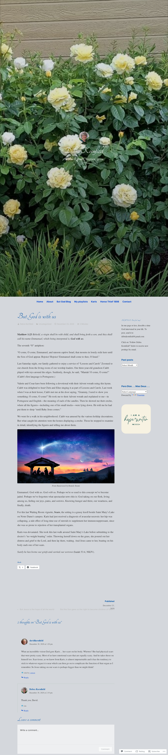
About (49, 301)
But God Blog (64, 301)
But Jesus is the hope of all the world (35, 610)
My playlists (81, 301)
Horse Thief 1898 (109, 301)
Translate (141, 395)
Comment (105, 749)
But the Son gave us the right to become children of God (86, 610)
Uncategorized (45, 324)
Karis (94, 301)
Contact (126, 301)
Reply (26, 677)
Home (40, 301)
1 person (32, 673)
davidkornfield (36, 640)
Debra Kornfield (84, 151)
